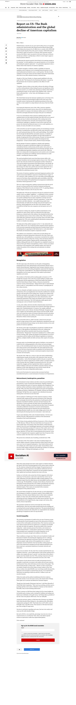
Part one (45, 54)
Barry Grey (19, 37)
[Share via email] (6, 57)
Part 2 (21, 42)
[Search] (70, 8)
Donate (55, 10)
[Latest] (8, 8)
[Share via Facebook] (6, 45)
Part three (32, 56)
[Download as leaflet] (6, 60)
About (67, 1)
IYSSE (40, 10)
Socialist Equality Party (33, 10)
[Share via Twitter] (6, 48)
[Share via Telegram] (6, 54)
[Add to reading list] (6, 63)
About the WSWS (45, 10)
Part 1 (18, 42)
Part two (20, 56)
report (25, 52)
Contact (64, 1)
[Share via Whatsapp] (6, 51)
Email (22, 627)
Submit (38, 640)
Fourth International (23, 10)
